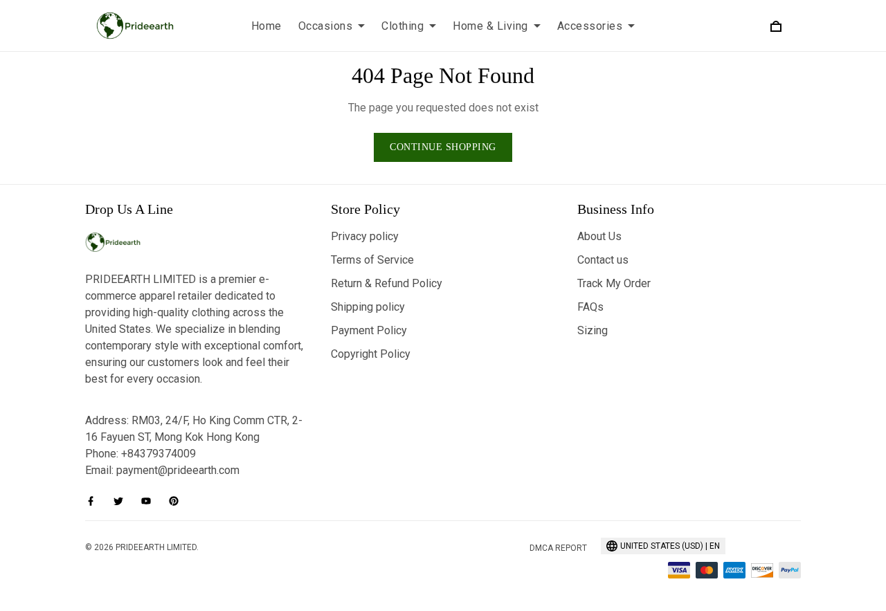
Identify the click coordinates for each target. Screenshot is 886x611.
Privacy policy (365, 236)
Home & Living (490, 26)
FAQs (590, 306)
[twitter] (122, 501)
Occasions (325, 26)
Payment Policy (369, 330)
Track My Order (614, 283)
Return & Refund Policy (386, 283)
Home (266, 26)
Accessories (590, 26)
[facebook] (95, 501)
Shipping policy (368, 306)
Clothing (402, 26)
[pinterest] (178, 501)
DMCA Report (558, 548)
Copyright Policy (370, 354)
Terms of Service (372, 259)
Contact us (603, 259)
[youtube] (150, 501)
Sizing (592, 330)
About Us (599, 236)
